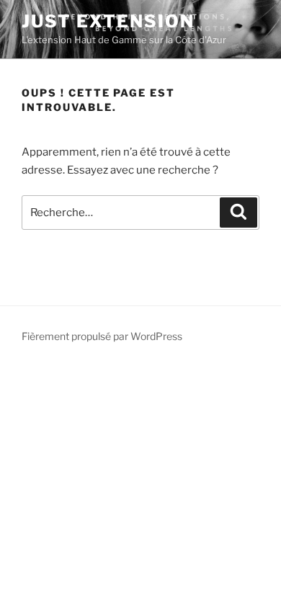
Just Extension (108, 21)
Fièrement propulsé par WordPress (102, 336)
